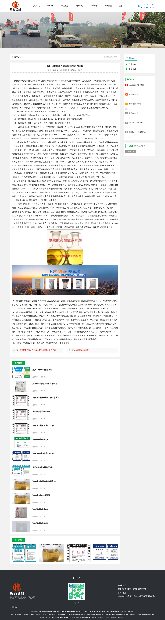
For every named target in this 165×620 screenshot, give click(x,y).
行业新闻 (132, 64)
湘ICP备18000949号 (113, 611)
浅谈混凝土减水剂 (82, 350)
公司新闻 (132, 69)
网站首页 (113, 57)
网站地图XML (46, 611)
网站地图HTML (36, 611)
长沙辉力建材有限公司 (66, 611)
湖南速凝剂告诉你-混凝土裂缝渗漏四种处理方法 (38, 350)
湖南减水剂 (130, 152)
